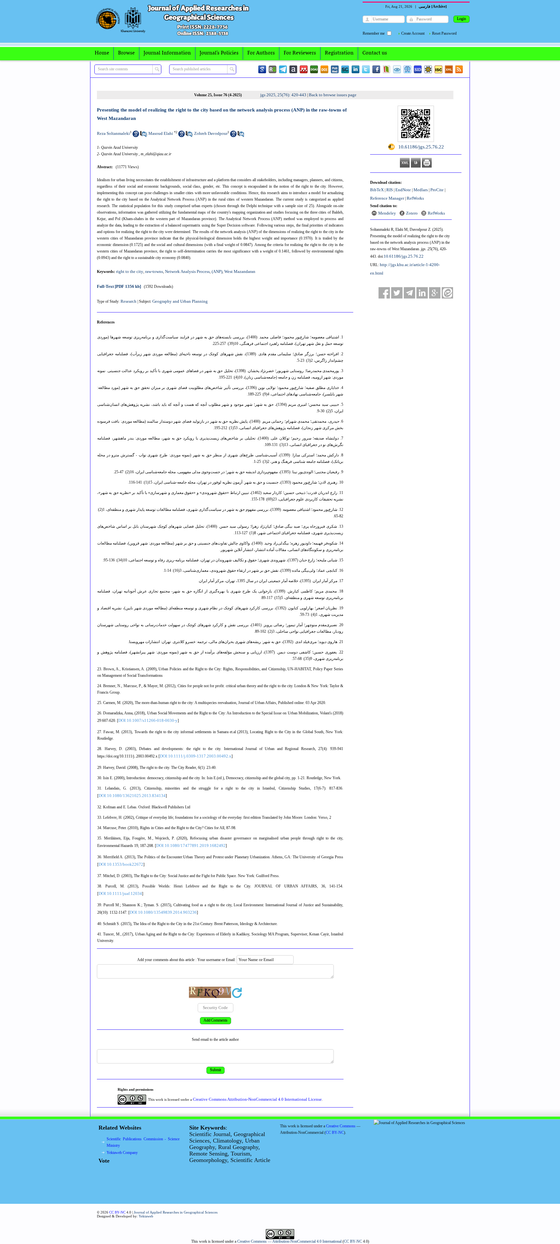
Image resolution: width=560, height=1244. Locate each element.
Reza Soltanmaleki (113, 133)
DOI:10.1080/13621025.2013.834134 (132, 795)
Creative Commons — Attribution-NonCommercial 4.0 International (289, 1241)
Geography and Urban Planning (180, 301)
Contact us (374, 53)
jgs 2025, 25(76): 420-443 (283, 94)
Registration (339, 53)
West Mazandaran (239, 271)
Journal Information (167, 53)
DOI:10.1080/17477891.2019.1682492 (191, 845)
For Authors (261, 53)
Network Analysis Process (187, 271)
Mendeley (387, 213)
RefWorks (415, 198)
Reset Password (444, 33)
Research (128, 301)
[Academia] (293, 69)
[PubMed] (335, 69)
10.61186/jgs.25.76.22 (404, 256)
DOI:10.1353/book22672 (121, 864)
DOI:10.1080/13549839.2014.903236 (163, 912)
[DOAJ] (314, 69)
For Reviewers (300, 53)
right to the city (129, 271)
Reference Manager (387, 198)
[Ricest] (428, 69)
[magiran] (387, 69)
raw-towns (154, 271)
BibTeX (377, 189)
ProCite (437, 189)
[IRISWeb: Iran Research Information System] (397, 69)
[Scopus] (345, 69)
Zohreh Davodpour (211, 133)
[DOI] (324, 69)
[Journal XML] (449, 69)
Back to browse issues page (332, 94)
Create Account (413, 33)
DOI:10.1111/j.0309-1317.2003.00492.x (195, 756)
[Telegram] (283, 69)
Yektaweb (146, 1216)
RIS (389, 189)
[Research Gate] (272, 69)
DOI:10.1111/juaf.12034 (120, 893)
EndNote (403, 189)
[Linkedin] (355, 69)
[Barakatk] (407, 69)
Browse (126, 53)
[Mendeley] (304, 69)
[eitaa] (447, 293)
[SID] (418, 69)
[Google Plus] (434, 293)
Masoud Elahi (160, 133)
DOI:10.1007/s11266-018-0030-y (148, 720)
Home (102, 53)
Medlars (421, 189)
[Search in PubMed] (143, 135)
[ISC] (438, 69)
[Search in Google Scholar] (136, 135)
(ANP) (217, 271)
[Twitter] (366, 69)
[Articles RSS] (459, 69)
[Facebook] (376, 69)
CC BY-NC (353, 1241)
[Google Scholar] (262, 69)
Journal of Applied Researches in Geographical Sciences (175, 1212)
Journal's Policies (219, 53)
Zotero (412, 213)
